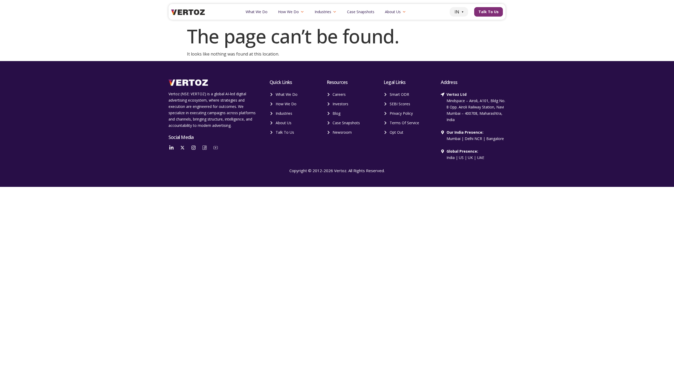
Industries (323, 11)
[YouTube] (216, 147)
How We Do (288, 11)
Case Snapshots (360, 11)
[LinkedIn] (171, 147)
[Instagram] (193, 147)
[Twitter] (182, 147)
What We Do (256, 11)
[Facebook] (205, 147)
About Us (393, 11)
